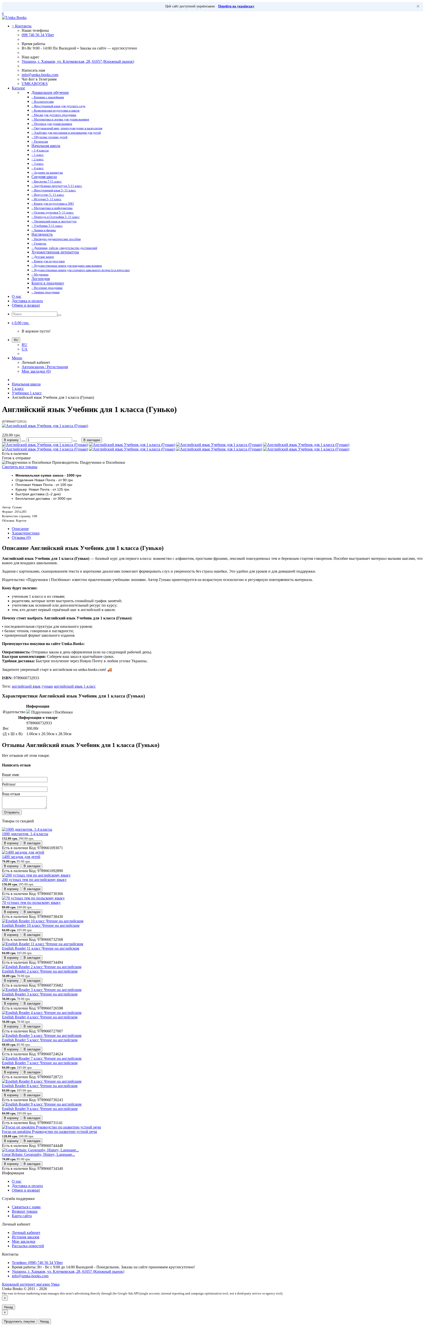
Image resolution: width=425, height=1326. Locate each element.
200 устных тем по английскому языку (34, 880)
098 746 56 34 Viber (38, 35)
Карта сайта (22, 1216)
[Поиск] (59, 315)
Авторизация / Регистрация (45, 367)
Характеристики (26, 533)
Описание (20, 529)
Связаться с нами (26, 1207)
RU (24, 345)
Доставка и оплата (27, 301)
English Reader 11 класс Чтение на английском (40, 948)
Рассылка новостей (28, 1246)
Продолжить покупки (19, 1321)
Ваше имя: (10, 775)
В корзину (11, 440)
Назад (8, 1307)
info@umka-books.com (40, 75)
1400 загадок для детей (21, 857)
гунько (47, 686)
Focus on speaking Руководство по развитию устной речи (49, 1131)
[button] (20, 323)
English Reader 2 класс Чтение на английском (39, 971)
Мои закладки (23, 1241)
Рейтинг (9, 784)
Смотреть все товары (19, 467)
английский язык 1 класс (75, 686)
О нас (16, 296)
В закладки (91, 440)
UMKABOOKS (35, 84)
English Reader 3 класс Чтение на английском (39, 994)
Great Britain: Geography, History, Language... (38, 1154)
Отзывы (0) (21, 537)
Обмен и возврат (26, 305)
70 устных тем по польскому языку (31, 902)
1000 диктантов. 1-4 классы (25, 834)
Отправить (12, 812)
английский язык (26, 686)
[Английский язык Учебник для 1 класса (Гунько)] (45, 426)
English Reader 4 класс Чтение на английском (39, 1017)
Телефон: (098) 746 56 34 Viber (37, 1262)
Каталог (18, 88)
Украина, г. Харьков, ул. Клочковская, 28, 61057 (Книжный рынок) (78, 61)
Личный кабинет (26, 1232)
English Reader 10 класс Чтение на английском (40, 925)
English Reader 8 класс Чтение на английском (39, 1086)
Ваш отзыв (11, 794)
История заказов (25, 1237)
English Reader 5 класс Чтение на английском (39, 1040)
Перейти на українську (236, 6)
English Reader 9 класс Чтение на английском (39, 1109)
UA (25, 349)
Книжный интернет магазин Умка (31, 1284)
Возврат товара (24, 1211)
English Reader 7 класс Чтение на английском (39, 1063)
